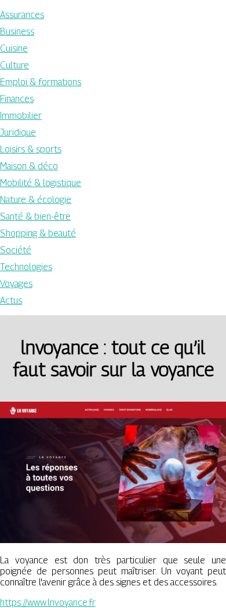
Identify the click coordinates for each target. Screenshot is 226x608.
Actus (11, 300)
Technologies (26, 266)
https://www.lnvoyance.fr (48, 602)
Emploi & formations (40, 82)
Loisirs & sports (30, 149)
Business (17, 31)
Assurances (22, 14)
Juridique (18, 132)
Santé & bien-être (35, 216)
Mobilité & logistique (40, 182)
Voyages (16, 283)
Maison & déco (29, 166)
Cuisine (14, 48)
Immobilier (21, 115)
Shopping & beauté (38, 233)
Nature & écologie (35, 199)
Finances (17, 98)
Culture (14, 65)
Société (15, 250)
